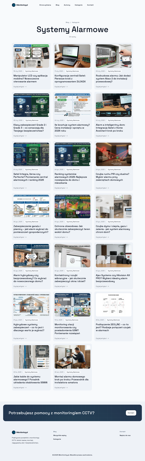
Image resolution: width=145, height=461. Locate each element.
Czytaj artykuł (19, 87)
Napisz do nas (125, 435)
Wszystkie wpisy (59, 435)
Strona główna (45, 5)
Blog (57, 5)
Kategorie (78, 5)
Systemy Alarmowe (31, 71)
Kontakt (90, 5)
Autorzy (67, 5)
